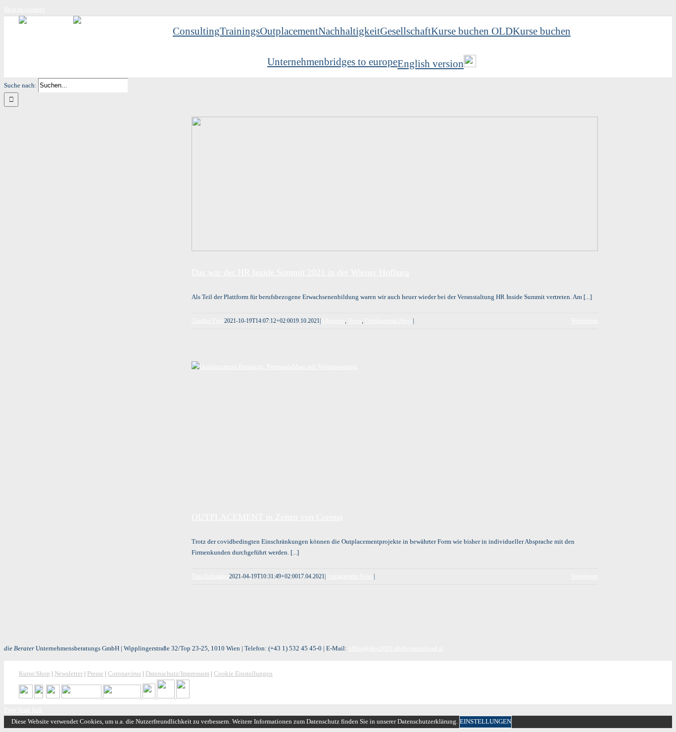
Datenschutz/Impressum (177, 673)
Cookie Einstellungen (243, 673)
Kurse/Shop (34, 673)
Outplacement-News (389, 320)
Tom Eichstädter (210, 576)
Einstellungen (485, 721)
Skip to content (24, 9)
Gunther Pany (208, 320)
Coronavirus (124, 673)
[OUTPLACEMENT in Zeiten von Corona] (395, 428)
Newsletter (68, 673)
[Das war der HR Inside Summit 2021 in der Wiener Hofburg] (395, 184)
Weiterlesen (584, 320)
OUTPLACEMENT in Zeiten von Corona (267, 517)
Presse (95, 673)
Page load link (23, 709)
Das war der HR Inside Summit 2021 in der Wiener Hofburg (300, 272)
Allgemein (333, 320)
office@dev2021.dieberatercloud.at (395, 648)
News (355, 320)
